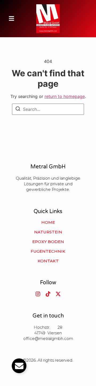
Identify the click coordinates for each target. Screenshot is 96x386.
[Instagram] (38, 294)
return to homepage (65, 96)
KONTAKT (48, 261)
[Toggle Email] (19, 365)
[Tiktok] (48, 294)
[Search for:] (48, 109)
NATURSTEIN (48, 232)
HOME (48, 222)
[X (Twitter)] (58, 294)
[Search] (18, 109)
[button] (11, 18)
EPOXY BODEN (48, 241)
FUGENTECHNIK (48, 251)
